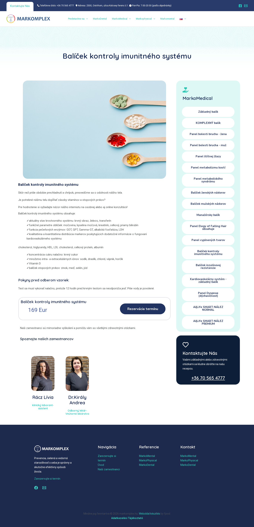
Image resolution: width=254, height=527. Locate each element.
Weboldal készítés (149, 513)
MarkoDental (100, 18)
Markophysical (144, 18)
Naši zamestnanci (109, 469)
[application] (86, 18)
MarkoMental (147, 456)
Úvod (101, 465)
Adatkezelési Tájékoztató (127, 518)
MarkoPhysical (148, 460)
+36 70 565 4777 (208, 378)
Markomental (167, 18)
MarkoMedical (119, 18)
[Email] (245, 5)
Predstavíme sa (76, 18)
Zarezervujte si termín (47, 478)
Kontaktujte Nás (20, 6)
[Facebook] (240, 5)
